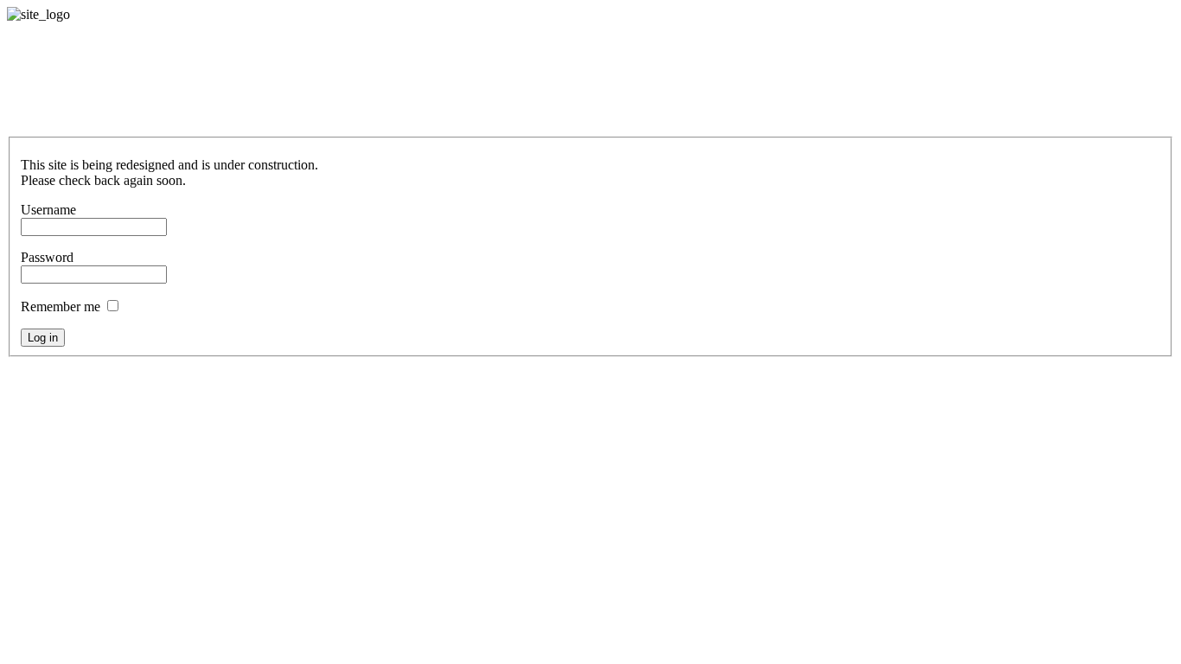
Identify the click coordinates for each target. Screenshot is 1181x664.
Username (48, 209)
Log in (43, 337)
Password (47, 257)
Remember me (60, 306)
